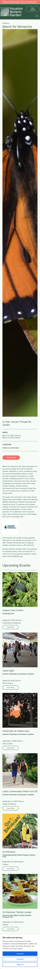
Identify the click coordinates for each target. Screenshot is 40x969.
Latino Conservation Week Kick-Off (19, 791)
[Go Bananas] (20, 831)
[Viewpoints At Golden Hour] (20, 710)
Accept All (20, 953)
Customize (20, 959)
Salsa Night (8, 670)
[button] (37, 15)
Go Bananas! (8, 852)
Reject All (20, 964)
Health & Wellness (9, 804)
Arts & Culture (7, 683)
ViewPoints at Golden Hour (15, 731)
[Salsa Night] (20, 650)
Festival (5, 864)
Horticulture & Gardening (11, 623)
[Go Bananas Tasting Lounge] (20, 891)
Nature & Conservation (10, 448)
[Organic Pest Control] (20, 589)
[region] (20, 951)
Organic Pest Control (12, 610)
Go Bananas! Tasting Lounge (16, 912)
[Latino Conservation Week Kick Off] (20, 770)
